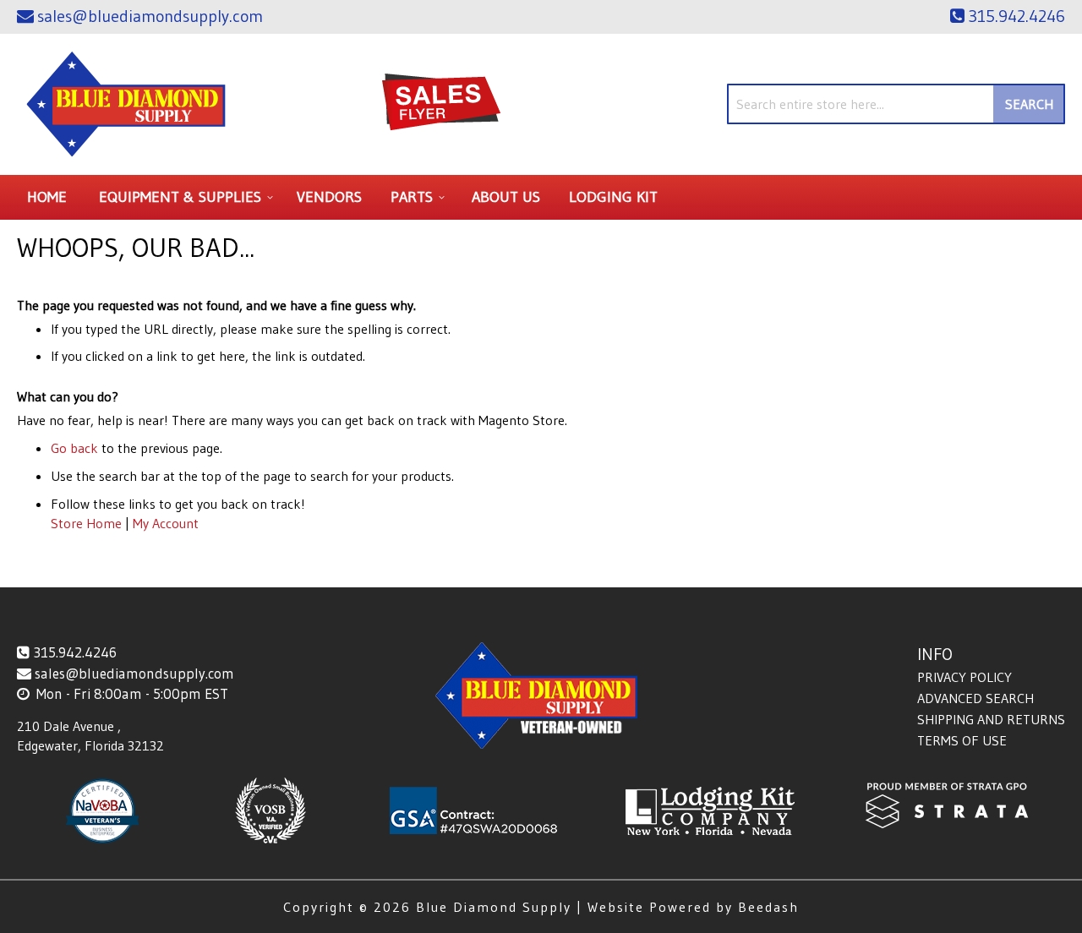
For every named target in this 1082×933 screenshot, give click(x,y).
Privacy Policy (964, 676)
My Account (166, 523)
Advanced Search (975, 698)
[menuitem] (183, 197)
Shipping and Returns (991, 719)
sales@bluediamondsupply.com (134, 673)
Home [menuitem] (47, 197)
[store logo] (127, 104)
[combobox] (896, 104)
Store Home (86, 523)
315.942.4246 (75, 652)
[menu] (541, 197)
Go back (74, 447)
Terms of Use (962, 740)
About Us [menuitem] (506, 197)
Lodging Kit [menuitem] (613, 197)
